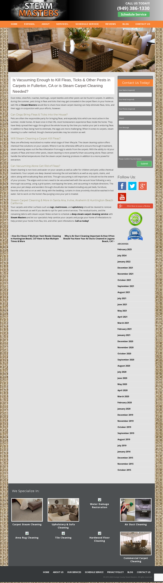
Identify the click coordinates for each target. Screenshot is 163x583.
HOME (14, 24)
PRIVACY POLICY (115, 572)
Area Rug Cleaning (27, 537)
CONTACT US (142, 24)
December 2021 (125, 267)
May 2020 (122, 384)
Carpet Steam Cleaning (27, 524)
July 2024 (122, 255)
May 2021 (122, 310)
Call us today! (82, 221)
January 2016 (124, 451)
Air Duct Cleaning (136, 524)
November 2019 (125, 421)
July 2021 (122, 298)
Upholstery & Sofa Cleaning (63, 526)
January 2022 (124, 261)
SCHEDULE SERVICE (87, 24)
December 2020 (125, 341)
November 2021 (125, 273)
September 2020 (126, 359)
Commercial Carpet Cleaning (136, 560)
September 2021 (126, 286)
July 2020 (122, 371)
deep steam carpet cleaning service (90, 214)
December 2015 (125, 457)
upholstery (77, 207)
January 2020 (124, 408)
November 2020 (125, 347)
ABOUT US (58, 572)
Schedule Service (133, 14)
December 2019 (125, 414)
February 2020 (125, 402)
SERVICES (62, 24)
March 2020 (123, 396)
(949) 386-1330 (133, 8)
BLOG (126, 24)
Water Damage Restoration (99, 505)
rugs (52, 207)
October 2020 (124, 353)
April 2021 (122, 316)
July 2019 (122, 445)
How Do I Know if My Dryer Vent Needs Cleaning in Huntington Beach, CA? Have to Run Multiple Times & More (36, 239)
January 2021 (124, 335)
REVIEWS (110, 24)
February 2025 (125, 249)
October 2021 (124, 280)
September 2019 (126, 433)
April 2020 (122, 390)
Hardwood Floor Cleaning (99, 539)
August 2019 (124, 439)
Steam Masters (29, 105)
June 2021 (122, 304)
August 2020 (124, 365)
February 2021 (125, 329)
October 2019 (124, 427)
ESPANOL (29, 24)
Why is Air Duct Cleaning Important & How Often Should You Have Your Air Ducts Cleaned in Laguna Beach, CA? (88, 239)
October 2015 (124, 470)
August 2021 (124, 292)
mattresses (61, 207)
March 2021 (123, 323)
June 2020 (122, 378)
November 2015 (125, 463)
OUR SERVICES (74, 572)
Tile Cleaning (63, 537)
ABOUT (46, 24)
